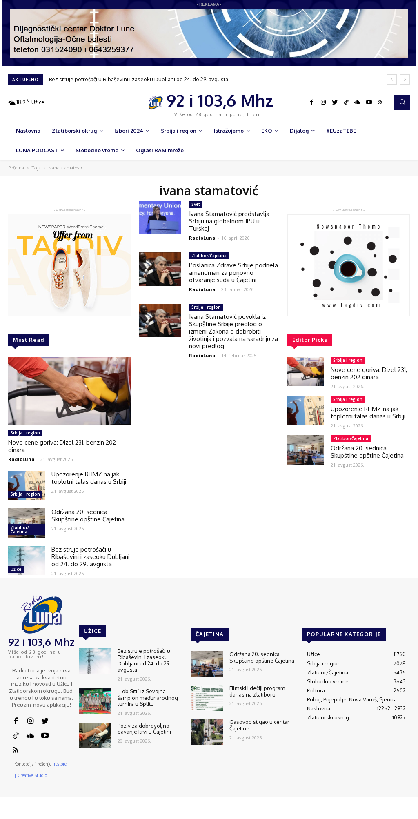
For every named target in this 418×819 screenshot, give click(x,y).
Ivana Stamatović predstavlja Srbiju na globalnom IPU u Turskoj (229, 221)
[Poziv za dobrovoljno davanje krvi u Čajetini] (95, 735)
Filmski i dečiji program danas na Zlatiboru (257, 691)
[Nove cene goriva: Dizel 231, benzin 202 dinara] (69, 391)
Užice (16, 569)
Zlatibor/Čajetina (20, 529)
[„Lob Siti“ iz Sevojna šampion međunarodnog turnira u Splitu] (95, 701)
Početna (16, 168)
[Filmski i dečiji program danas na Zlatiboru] (207, 698)
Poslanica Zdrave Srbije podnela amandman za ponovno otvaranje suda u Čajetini (233, 272)
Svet (195, 204)
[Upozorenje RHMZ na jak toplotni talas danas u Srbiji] (26, 485)
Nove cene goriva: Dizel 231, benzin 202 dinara (62, 446)
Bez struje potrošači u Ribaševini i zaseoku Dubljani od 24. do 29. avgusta (138, 79)
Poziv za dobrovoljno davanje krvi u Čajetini (144, 728)
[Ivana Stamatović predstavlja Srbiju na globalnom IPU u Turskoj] (160, 218)
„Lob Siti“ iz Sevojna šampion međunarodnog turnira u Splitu (148, 697)
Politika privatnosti (356, 813)
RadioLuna (21, 459)
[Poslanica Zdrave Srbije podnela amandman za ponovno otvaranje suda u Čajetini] (160, 269)
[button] (402, 102)
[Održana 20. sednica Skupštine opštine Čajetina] (26, 523)
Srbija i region (25, 433)
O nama (259, 813)
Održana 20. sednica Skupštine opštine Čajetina (88, 515)
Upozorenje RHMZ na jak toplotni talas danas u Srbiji (88, 477)
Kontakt (284, 813)
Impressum (314, 813)
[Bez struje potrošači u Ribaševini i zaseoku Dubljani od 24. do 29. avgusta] (26, 560)
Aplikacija (396, 813)
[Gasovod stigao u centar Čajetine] (207, 732)
